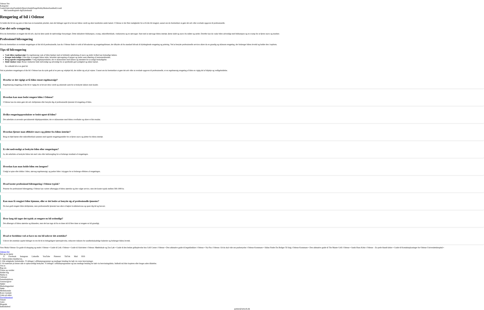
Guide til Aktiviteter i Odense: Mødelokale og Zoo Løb (93, 247)
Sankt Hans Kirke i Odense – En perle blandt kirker (371, 247)
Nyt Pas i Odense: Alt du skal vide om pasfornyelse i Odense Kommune (234, 247)
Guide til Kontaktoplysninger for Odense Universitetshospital (418, 247)
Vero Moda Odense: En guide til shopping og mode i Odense (24, 247)
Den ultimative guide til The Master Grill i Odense (330, 247)
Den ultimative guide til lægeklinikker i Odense (185, 247)
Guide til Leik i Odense (59, 247)
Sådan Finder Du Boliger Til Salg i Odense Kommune (286, 247)
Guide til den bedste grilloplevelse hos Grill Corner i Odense (140, 247)
